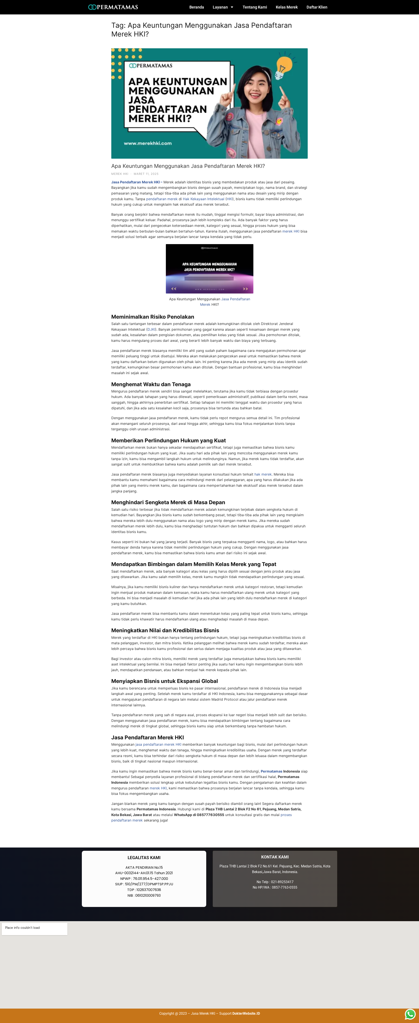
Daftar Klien (317, 7)
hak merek (263, 474)
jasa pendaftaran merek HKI (158, 744)
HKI (229, 199)
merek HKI (290, 231)
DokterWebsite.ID (246, 1013)
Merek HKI (119, 173)
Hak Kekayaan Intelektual (203, 199)
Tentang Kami (255, 7)
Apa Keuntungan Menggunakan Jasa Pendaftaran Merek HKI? (188, 166)
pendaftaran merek (162, 199)
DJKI (151, 329)
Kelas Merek (287, 7)
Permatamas (271, 771)
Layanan (220, 7)
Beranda (196, 7)
